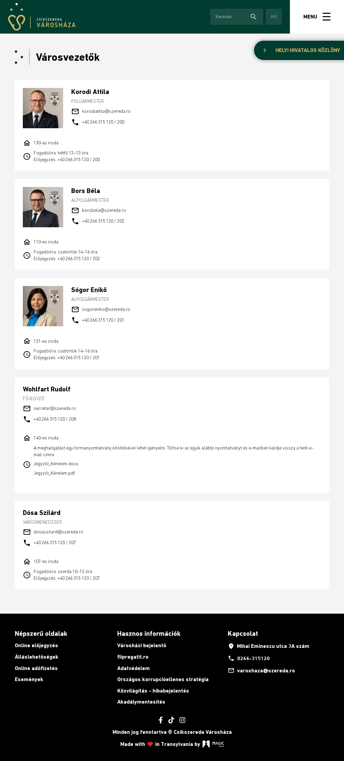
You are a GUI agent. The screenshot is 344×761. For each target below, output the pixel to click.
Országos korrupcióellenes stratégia (163, 679)
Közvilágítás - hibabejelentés (153, 690)
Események (29, 679)
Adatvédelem (133, 668)
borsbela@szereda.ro (98, 210)
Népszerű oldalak (41, 633)
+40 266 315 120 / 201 (97, 320)
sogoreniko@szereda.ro (100, 309)
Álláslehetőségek (36, 657)
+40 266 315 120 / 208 (49, 419)
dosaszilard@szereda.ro (53, 532)
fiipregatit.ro (132, 657)
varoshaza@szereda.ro (261, 670)
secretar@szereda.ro (49, 409)
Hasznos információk (148, 633)
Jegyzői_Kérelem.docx (56, 463)
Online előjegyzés (36, 645)
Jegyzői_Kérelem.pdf (54, 473)
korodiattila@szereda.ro (101, 111)
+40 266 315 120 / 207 (49, 543)
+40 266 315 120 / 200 (97, 122)
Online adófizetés (36, 668)
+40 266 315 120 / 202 (97, 221)
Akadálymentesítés (141, 702)
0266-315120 (249, 658)
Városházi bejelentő (141, 645)
